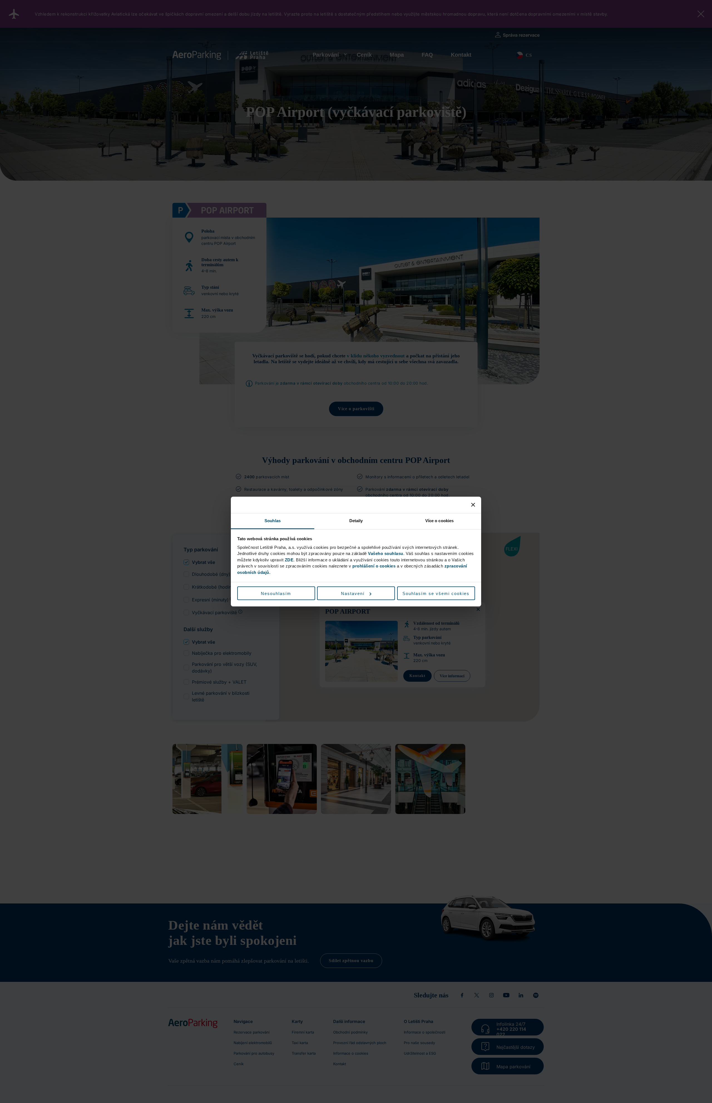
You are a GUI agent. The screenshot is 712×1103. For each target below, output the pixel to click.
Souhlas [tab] (272, 520)
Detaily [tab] (356, 520)
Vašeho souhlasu (385, 553)
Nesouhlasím (276, 593)
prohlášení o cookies (373, 566)
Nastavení (353, 593)
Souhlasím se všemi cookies (435, 593)
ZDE (289, 559)
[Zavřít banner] (473, 505)
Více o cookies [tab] (439, 520)
